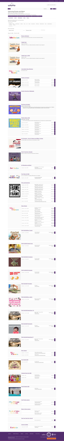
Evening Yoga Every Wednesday (27, 91)
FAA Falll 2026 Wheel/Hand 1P (27, 337)
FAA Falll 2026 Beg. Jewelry (26, 297)
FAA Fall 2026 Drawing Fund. (27, 243)
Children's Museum (16, 433)
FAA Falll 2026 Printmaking (26, 283)
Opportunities (51, 1)
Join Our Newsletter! (51, 438)
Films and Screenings (25, 182)
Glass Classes (24, 205)
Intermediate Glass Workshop (27, 69)
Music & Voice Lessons (25, 409)
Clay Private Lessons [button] (28, 16)
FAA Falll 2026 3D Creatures (26, 256)
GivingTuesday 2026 (25, 386)
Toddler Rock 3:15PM (25, 55)
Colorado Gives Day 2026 (26, 373)
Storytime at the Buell (25, 104)
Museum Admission (25, 36)
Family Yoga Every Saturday (26, 151)
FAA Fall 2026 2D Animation (26, 270)
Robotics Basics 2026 (25, 117)
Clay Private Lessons (25, 399)
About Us (9, 433)
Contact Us (61, 1)
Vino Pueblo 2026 (24, 359)
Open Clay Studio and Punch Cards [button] (12, 16)
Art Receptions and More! (26, 165)
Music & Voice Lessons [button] (34, 16)
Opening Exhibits (24, 424)
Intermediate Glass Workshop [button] (21, 16)
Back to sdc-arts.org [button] (51, 4)
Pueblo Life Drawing (25, 77)
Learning (26, 433)
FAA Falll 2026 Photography (26, 323)
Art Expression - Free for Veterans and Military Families (32, 138)
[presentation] (14, 37)
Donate (56, 1)
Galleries (22, 433)
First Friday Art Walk (25, 174)
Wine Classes (24, 350)
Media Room (32, 433)
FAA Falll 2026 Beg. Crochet (26, 230)
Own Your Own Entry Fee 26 (27, 418)
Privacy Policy (38, 433)
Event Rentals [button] (40, 16)
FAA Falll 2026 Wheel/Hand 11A (27, 310)
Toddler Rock (23, 42)
